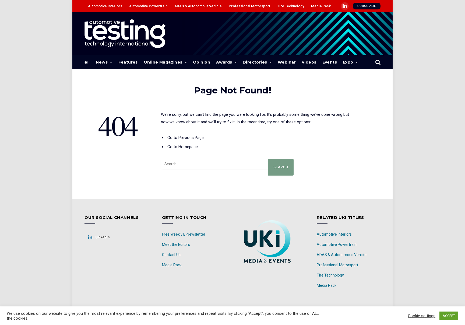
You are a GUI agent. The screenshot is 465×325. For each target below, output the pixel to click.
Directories (255, 62)
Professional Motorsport (249, 6)
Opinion (201, 62)
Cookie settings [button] (421, 315)
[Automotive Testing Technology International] (124, 34)
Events (329, 62)
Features (128, 62)
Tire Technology (290, 6)
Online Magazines (163, 62)
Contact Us (171, 255)
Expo (348, 62)
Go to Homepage (182, 146)
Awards (224, 62)
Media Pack (321, 6)
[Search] (377, 62)
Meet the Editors (176, 244)
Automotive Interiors (105, 6)
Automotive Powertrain (148, 6)
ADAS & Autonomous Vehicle (198, 6)
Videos (309, 62)
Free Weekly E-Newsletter (183, 234)
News (102, 62)
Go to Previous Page (185, 137)
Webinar (287, 62)
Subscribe (366, 6)
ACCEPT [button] (449, 316)
